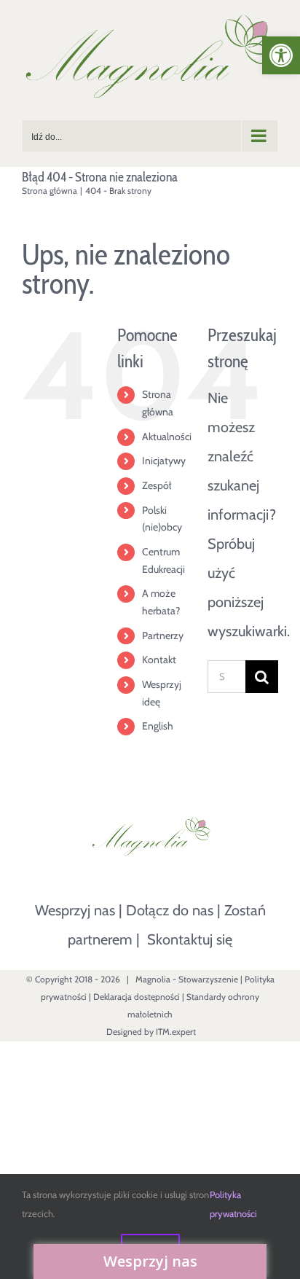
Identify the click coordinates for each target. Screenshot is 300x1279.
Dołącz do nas (169, 910)
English (157, 725)
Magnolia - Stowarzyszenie (186, 979)
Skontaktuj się (189, 939)
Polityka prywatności (233, 1204)
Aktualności (167, 436)
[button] (281, 55)
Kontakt (159, 659)
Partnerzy (162, 635)
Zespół (156, 485)
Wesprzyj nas (75, 910)
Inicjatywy (164, 460)
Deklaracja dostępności (136, 996)
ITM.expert (176, 1031)
